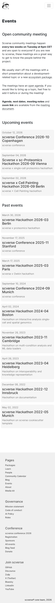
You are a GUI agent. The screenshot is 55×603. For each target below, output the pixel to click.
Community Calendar (15, 476)
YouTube (9, 589)
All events (10, 544)
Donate (8, 551)
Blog (7, 479)
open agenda (35, 85)
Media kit (10, 490)
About (8, 487)
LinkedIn (9, 585)
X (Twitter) (10, 578)
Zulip (7, 574)
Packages (10, 465)
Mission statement (14, 506)
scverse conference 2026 (18, 533)
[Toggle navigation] (49, 6)
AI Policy (9, 513)
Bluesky (9, 582)
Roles (8, 517)
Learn (8, 469)
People (8, 472)
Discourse (10, 571)
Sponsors (10, 540)
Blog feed (10, 547)
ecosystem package (40, 77)
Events (8, 483)
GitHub (8, 567)
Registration (11, 537)
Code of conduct (13, 510)
